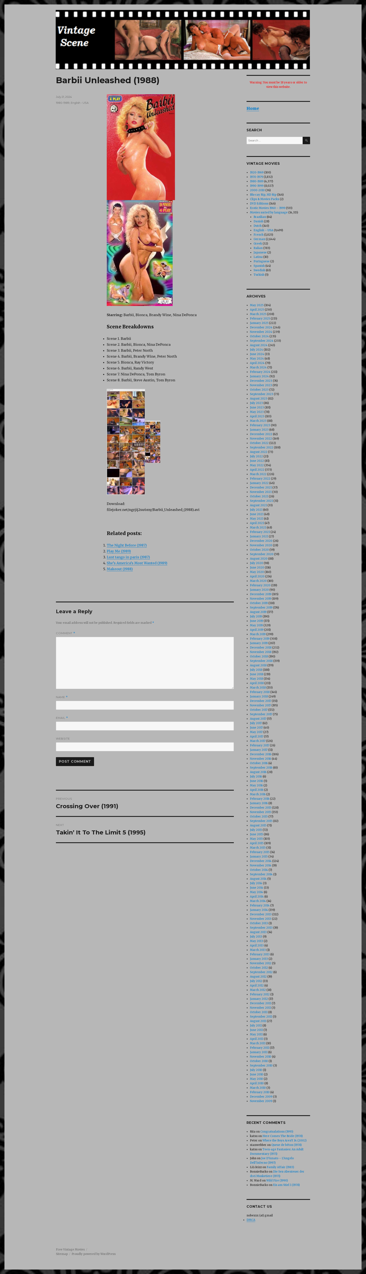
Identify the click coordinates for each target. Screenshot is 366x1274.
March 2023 (258, 421)
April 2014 (257, 896)
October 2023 (259, 389)
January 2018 (259, 696)
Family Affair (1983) (280, 1167)
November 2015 (260, 812)
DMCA (251, 1220)
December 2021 (261, 487)
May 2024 (257, 358)
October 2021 (259, 496)
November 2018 (260, 652)
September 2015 (261, 821)
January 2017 (259, 750)
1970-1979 (256, 177)
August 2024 (259, 345)
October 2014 (259, 870)
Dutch (258, 226)
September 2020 (261, 554)
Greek (258, 243)
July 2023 (256, 403)
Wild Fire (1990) (277, 1180)
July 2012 (256, 981)
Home (253, 108)
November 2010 (260, 1056)
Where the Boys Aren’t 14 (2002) (284, 1140)
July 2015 (256, 830)
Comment (65, 633)
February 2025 (260, 318)
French (258, 235)
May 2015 (256, 839)
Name (62, 697)
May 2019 (256, 625)
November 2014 (260, 865)
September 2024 (261, 341)
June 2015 (256, 834)
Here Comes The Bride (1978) (282, 1136)
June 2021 (256, 514)
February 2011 (259, 1048)
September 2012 (261, 972)
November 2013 (260, 919)
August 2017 (258, 719)
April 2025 (257, 309)
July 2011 (256, 1025)
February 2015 (259, 852)
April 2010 (257, 1083)
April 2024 (257, 363)
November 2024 (261, 332)
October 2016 (259, 763)
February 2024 (260, 372)
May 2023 (257, 412)
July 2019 (256, 616)
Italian (258, 248)
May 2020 (257, 572)
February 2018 (260, 692)
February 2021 (260, 532)
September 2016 (261, 767)
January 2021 (259, 536)
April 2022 (257, 470)
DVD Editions (259, 203)
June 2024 (257, 354)
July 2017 (256, 723)
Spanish (259, 266)
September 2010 (261, 1065)
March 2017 (257, 741)
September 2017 (261, 714)
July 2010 (256, 1070)
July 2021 (256, 510)
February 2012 (260, 994)
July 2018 (256, 670)
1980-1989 (62, 102)
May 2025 (256, 305)
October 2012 (259, 968)
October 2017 (259, 710)
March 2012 (258, 990)
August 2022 (258, 452)
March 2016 (258, 794)
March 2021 (258, 527)
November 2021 (261, 492)
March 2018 (258, 687)
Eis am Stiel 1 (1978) (286, 1185)
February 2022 (260, 478)
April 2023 (257, 416)
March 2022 (258, 474)
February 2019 (259, 638)
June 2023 (257, 407)
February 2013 (260, 954)
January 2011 (259, 1052)
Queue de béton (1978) (286, 1145)
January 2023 (259, 430)
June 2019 (256, 621)
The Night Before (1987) (127, 545)
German (259, 239)
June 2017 (256, 727)
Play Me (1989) (119, 551)
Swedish (259, 270)
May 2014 (256, 892)
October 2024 (259, 336)
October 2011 (259, 1012)
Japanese (260, 252)
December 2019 (260, 594)
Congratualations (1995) (276, 1131)
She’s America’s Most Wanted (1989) (137, 563)
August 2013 (258, 932)
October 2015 (259, 816)
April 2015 (256, 843)
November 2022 (261, 438)
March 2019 (258, 634)
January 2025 (259, 323)
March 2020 (258, 581)
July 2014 (256, 883)
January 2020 (259, 590)
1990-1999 (256, 186)
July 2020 (256, 563)
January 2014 (259, 910)
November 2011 (260, 1008)
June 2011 (256, 1030)
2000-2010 (257, 190)
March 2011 (257, 1043)
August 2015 (258, 825)
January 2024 (259, 376)
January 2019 (259, 643)
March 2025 (258, 314)
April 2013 (257, 945)
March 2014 (258, 901)
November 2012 (260, 963)
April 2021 (257, 523)
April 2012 (257, 985)
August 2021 (258, 505)
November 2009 (261, 1101)
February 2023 (260, 425)
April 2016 (256, 790)
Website (63, 738)
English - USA (80, 102)
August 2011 (258, 1021)
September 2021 (261, 501)
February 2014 (260, 905)
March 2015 (258, 847)
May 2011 (256, 1034)
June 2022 (257, 461)
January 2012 (259, 999)
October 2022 (259, 443)
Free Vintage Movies (70, 1249)
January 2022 (259, 483)
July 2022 (256, 456)
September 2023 (261, 394)
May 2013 (256, 941)
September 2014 (261, 874)
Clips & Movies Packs (264, 199)
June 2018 (256, 674)
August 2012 (258, 976)
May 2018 (256, 679)
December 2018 (261, 647)
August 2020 (259, 558)
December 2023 (261, 381)
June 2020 (257, 567)
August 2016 (258, 772)
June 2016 (256, 781)
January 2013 (259, 959)
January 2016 (259, 803)
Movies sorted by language (269, 212)
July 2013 (256, 936)
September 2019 (261, 607)
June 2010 (256, 1074)
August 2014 (258, 879)
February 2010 (260, 1092)
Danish (258, 221)
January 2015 (259, 856)
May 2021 (256, 518)
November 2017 (260, 705)
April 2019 (256, 630)
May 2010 (256, 1079)
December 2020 (261, 541)
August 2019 (258, 612)
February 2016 (259, 799)
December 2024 (261, 327)
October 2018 (259, 656)
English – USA (263, 230)
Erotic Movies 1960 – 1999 (267, 208)
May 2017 (256, 732)
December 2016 (260, 754)
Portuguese (262, 261)
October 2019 (259, 603)
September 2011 (261, 1016)
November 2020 (261, 545)
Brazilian (260, 217)
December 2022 (261, 434)
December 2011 (260, 1003)
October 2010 (259, 1061)
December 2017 (260, 701)
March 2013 (258, 950)
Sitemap (62, 1254)
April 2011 (256, 1039)
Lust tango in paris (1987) (128, 557)
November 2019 (260, 598)
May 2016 (256, 785)
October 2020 (259, 550)
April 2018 (257, 683)
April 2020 (257, 576)
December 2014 (261, 861)
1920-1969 (256, 172)
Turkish (259, 275)
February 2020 (260, 585)
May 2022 (257, 465)
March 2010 (258, 1088)
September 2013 (261, 928)
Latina (258, 257)
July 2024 (256, 349)
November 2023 (261, 385)
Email (62, 718)
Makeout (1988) (120, 569)
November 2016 (260, 759)
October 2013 (259, 923)
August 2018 (258, 665)
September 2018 (261, 661)
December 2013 (261, 914)
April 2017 (256, 736)
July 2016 (256, 776)
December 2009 (261, 1096)
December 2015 (260, 807)
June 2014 (256, 887)
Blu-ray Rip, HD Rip (263, 194)
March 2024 (258, 367)
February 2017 (259, 745)
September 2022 (261, 447)
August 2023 (258, 398)
